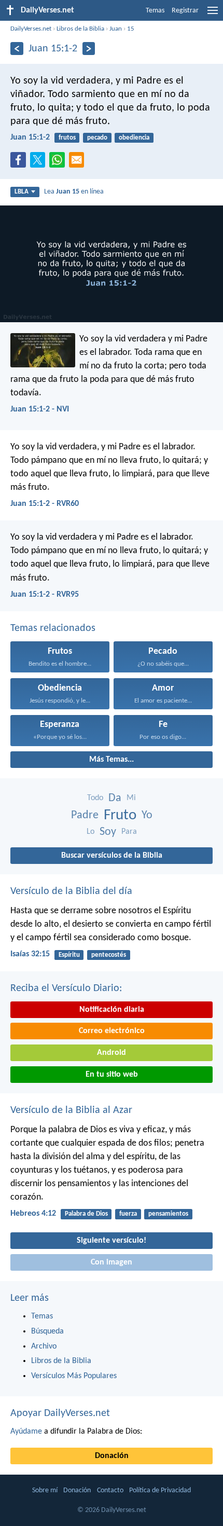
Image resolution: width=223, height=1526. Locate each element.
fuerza (128, 1214)
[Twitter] (40, 163)
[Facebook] (20, 163)
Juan (115, 28)
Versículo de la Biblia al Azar (71, 1110)
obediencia (134, 137)
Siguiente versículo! (111, 1240)
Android (111, 1053)
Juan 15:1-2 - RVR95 (44, 594)
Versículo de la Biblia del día (71, 891)
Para (129, 832)
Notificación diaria (111, 1010)
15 (130, 28)
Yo (147, 815)
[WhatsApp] (59, 160)
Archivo (44, 1346)
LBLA (22, 191)
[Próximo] (88, 48)
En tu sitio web (112, 1074)
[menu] (212, 14)
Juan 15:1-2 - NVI (39, 409)
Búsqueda (47, 1331)
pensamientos (168, 1214)
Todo (95, 798)
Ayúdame (26, 1431)
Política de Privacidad (160, 1490)
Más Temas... (111, 759)
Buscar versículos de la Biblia (111, 855)
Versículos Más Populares (74, 1376)
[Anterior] (16, 48)
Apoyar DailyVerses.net (60, 1413)
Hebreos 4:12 (33, 1213)
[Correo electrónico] (79, 163)
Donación (112, 1456)
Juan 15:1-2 (30, 137)
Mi (131, 798)
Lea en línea (74, 192)
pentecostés (108, 955)
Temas (155, 11)
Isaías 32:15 (30, 954)
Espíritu (69, 955)
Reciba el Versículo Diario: (66, 988)
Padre (85, 815)
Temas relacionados (52, 628)
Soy (108, 832)
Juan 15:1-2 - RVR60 (44, 504)
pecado (97, 137)
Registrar (185, 11)
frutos (67, 137)
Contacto (110, 1490)
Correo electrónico (112, 1031)
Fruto (120, 815)
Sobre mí (45, 1490)
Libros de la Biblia (80, 28)
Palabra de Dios (86, 1214)
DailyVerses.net (30, 28)
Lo (90, 832)
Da (114, 798)
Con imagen (111, 1262)
